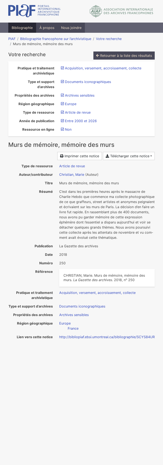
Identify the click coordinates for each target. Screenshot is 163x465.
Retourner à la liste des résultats (125, 55)
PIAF (11, 39)
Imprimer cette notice (81, 156)
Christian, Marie (71, 174)
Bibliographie (22, 28)
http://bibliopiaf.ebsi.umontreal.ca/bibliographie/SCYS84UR (107, 337)
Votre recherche (109, 39)
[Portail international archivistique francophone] (34, 11)
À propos (46, 28)
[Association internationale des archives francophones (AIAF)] (121, 11)
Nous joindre (71, 28)
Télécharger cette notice (129, 156)
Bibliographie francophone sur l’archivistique (55, 39)
